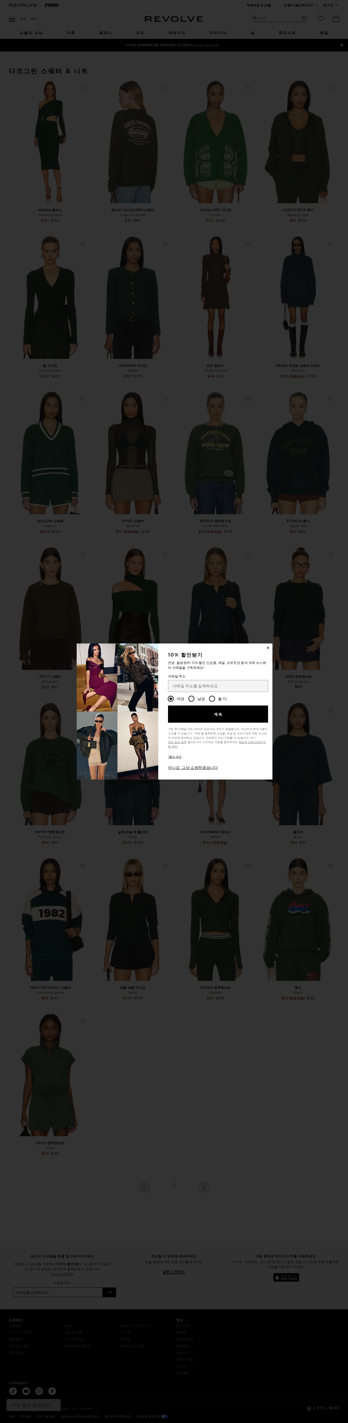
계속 (218, 714)
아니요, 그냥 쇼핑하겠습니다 (193, 767)
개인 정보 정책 (177, 742)
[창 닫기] (268, 647)
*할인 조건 (175, 757)
